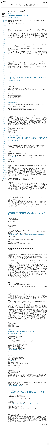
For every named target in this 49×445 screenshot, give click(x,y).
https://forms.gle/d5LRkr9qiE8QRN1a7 (14, 102)
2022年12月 (4, 58)
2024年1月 (4, 49)
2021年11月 (4, 67)
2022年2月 (4, 65)
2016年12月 (4, 106)
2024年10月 (4, 43)
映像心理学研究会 (18, 135)
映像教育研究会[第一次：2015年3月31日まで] (5, 170)
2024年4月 (4, 47)
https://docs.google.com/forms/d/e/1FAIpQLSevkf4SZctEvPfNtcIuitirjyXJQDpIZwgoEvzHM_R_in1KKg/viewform (25, 403)
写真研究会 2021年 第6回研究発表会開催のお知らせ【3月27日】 (26, 213)
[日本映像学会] (3, 2)
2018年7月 (4, 93)
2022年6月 (4, 62)
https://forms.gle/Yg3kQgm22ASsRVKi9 (14, 156)
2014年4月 (4, 127)
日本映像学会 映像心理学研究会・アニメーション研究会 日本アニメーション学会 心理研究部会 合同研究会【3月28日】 (27, 138)
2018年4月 (4, 95)
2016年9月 (4, 108)
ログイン (3, 181)
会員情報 (30, 5)
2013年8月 (4, 132)
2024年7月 (4, 45)
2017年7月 (4, 101)
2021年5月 (4, 71)
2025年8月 (4, 36)
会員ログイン (36, 4)
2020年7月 (4, 78)
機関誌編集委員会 (4, 161)
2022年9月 (4, 60)
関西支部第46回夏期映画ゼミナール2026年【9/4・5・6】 (5, 21)
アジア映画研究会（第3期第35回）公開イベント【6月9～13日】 (5, 25)
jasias (15, 17)
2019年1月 (4, 89)
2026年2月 (4, 32)
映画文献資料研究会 (4, 178)
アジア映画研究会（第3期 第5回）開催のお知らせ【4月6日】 (27, 392)
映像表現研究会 (4, 176)
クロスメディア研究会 (5, 163)
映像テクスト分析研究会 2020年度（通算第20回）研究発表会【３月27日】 (27, 78)
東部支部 (3, 151)
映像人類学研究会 (4, 174)
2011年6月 (4, 145)
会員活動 (31, 4)
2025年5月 (4, 38)
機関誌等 (27, 5)
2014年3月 (4, 128)
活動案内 (33, 5)
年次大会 (3, 155)
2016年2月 (4, 113)
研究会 (20, 5)
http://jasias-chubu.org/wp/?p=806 (13, 342)
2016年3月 (4, 112)
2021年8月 (4, 69)
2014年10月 (4, 123)
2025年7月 (4, 37)
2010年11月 (4, 149)
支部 (22, 5)
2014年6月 (4, 126)
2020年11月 (4, 75)
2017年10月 (4, 99)
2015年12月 (4, 114)
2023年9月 (4, 52)
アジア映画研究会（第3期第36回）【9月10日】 (5, 22)
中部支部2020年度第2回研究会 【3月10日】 (21, 331)
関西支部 (9, 13)
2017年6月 (4, 102)
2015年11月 (4, 115)
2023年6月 (4, 54)
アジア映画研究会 (11, 390)
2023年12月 (4, 50)
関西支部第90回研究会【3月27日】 (19, 15)
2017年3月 (4, 104)
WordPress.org (4, 183)
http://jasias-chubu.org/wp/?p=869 (13, 360)
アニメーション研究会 (11, 135)
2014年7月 (4, 125)
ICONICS (4, 159)
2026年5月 (4, 30)
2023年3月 (4, 56)
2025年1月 (4, 41)
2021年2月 (4, 73)
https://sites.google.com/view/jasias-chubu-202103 (15, 349)
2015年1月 (4, 121)
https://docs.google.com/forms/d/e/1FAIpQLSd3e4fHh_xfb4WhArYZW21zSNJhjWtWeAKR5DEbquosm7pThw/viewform (26, 234)
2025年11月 (4, 34)
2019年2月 (4, 88)
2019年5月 (4, 86)
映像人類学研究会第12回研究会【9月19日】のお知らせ (5, 19)
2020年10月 (4, 76)
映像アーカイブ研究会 (5, 172)
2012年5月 (4, 139)
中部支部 (9, 329)
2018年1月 (4, 97)
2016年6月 (4, 110)
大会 (18, 5)
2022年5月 (4, 63)
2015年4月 (4, 119)
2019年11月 (4, 82)
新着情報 (12, 4)
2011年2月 (4, 147)
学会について (15, 4)
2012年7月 (4, 138)
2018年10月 (4, 91)
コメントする (19, 17)
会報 (24, 5)
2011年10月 (4, 143)
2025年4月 (4, 39)
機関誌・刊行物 (4, 167)
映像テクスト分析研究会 (12, 75)
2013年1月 (4, 136)
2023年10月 (4, 51)
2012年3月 (4, 140)
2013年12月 (4, 130)
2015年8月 (4, 117)
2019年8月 (4, 84)
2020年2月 (4, 80)
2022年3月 (4, 64)
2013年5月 (4, 134)
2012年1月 (4, 141)
